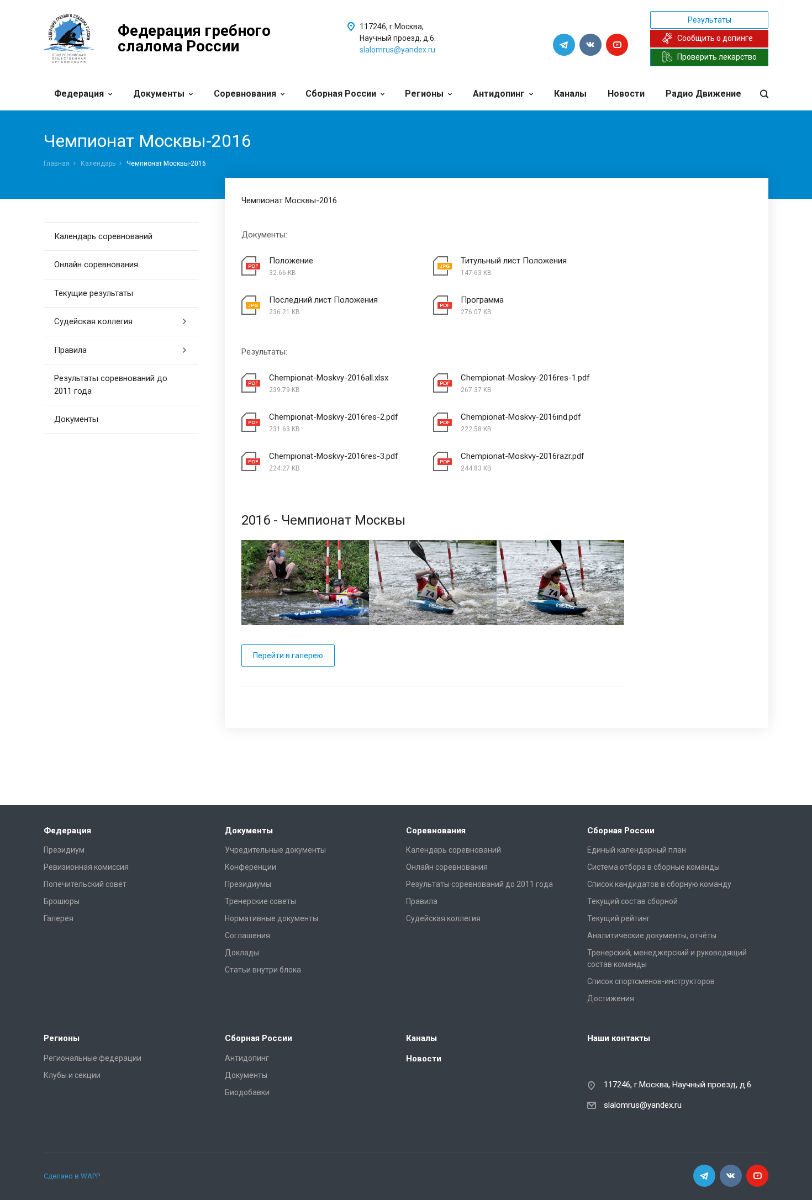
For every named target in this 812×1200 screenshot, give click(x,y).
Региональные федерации (92, 1058)
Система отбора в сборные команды (653, 867)
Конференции (250, 867)
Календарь (98, 163)
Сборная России (340, 93)
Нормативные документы (271, 918)
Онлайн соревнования (96, 264)
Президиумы (248, 884)
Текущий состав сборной (632, 901)
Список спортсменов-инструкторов (651, 981)
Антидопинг (499, 93)
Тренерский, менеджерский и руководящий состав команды (667, 958)
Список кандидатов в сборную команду (659, 884)
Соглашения (247, 935)
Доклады (242, 952)
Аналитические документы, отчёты (651, 935)
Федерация (79, 93)
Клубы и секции (72, 1075)
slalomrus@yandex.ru (397, 49)
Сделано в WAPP (72, 1176)
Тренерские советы (260, 901)
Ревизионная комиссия (86, 867)
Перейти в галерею (288, 655)
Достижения (610, 998)
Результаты (709, 19)
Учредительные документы (275, 849)
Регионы (424, 93)
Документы (158, 93)
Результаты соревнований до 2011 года (110, 384)
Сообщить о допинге (715, 38)
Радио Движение (703, 93)
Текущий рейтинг (618, 918)
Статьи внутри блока (263, 969)
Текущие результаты (93, 293)
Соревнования (245, 93)
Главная (57, 163)
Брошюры (62, 901)
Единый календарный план (636, 849)
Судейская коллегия (93, 321)
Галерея (58, 918)
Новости (626, 93)
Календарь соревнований (103, 236)
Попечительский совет (85, 884)
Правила (70, 350)
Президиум (64, 849)
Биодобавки (247, 1092)
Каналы (570, 93)
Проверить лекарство (717, 56)
